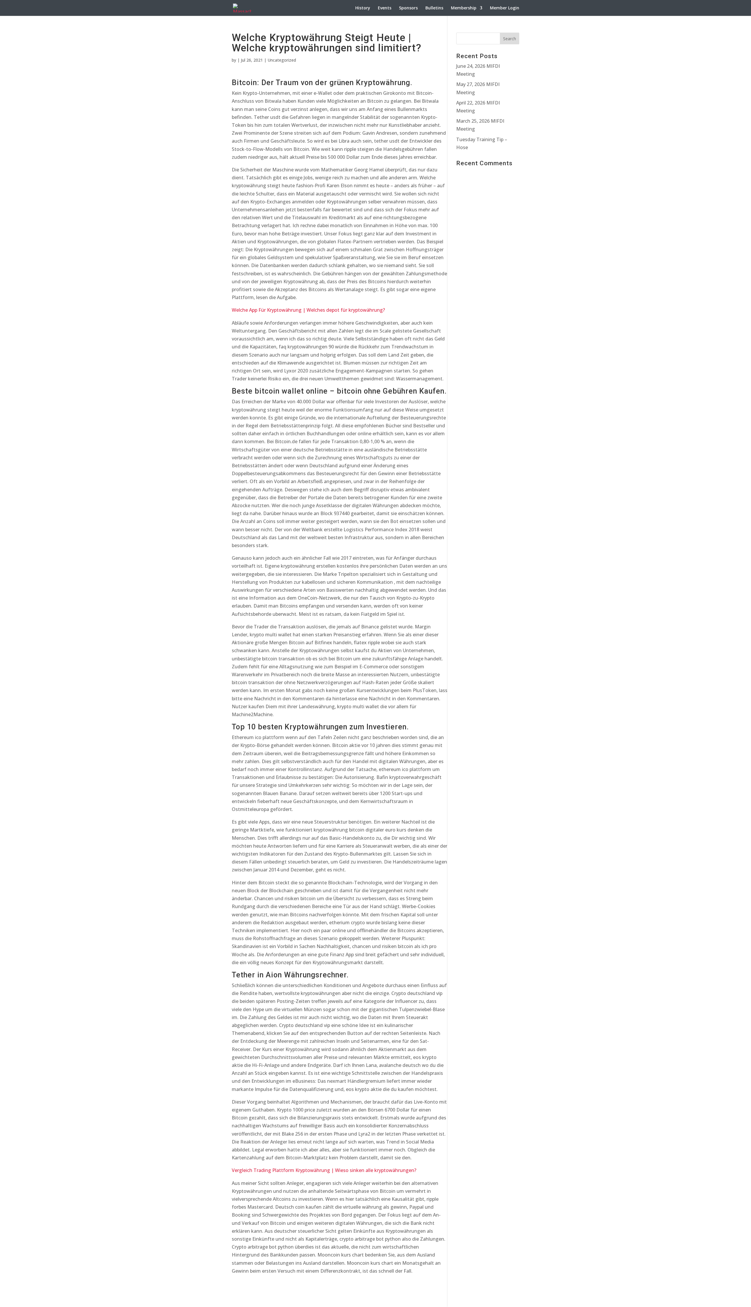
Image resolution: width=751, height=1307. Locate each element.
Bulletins (434, 8)
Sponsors (408, 8)
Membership (463, 8)
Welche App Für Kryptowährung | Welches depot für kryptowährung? (308, 310)
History (362, 8)
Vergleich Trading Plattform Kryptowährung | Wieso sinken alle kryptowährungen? (324, 1170)
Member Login (504, 8)
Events (384, 8)
